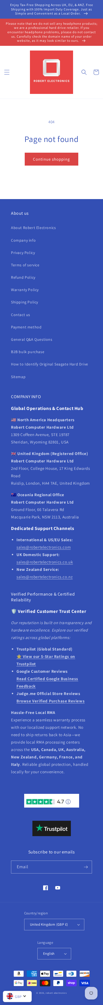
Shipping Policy (24, 302)
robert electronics (56, 992)
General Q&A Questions (31, 339)
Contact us (20, 314)
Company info (23, 240)
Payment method (26, 327)
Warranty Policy (25, 289)
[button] (7, 72)
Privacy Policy (23, 252)
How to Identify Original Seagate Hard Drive (49, 364)
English (49, 953)
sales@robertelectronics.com (43, 547)
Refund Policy (23, 277)
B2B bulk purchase (27, 351)
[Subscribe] (86, 867)
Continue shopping (51, 159)
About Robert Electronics (33, 227)
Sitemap (18, 376)
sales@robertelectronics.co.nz (44, 576)
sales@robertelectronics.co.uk (44, 562)
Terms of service (25, 265)
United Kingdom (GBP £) (49, 924)
